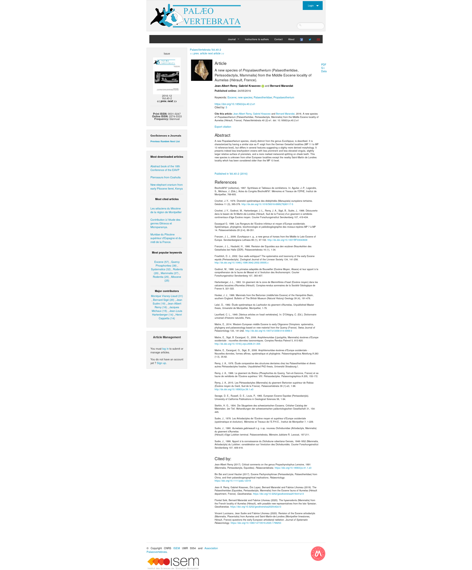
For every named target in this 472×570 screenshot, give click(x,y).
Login (311, 5)
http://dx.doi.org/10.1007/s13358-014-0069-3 (268, 330)
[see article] (201, 70)
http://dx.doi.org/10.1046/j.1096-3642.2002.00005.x (241, 262)
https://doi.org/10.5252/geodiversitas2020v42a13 (255, 506)
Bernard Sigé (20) (163, 300)
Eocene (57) (161, 262)
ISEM (176, 548)
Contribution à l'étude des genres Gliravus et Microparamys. (165, 223)
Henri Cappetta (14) (170, 316)
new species (245, 97)
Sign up (161, 363)
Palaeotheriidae (263, 97)
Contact (278, 39)
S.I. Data (324, 69)
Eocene (232, 97)
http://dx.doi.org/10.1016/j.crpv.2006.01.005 (237, 343)
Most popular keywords (167, 252)
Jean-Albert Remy (226, 86)
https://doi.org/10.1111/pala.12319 (233, 480)
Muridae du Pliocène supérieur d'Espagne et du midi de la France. (165, 238)
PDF (323, 64)
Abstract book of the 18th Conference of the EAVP (165, 168)
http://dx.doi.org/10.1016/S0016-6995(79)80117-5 (267, 204)
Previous (155, 141)
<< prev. (162, 101)
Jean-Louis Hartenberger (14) (167, 312)
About (291, 39)
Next (172, 141)
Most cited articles (167, 199)
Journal (232, 39)
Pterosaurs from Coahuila (165, 177)
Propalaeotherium (283, 97)
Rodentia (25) (161, 277)
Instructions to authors (257, 39)
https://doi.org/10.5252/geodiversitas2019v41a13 (278, 493)
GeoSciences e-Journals (165, 135)
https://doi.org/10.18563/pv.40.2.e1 (235, 104)
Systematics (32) (161, 269)
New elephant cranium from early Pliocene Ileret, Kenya (166, 186)
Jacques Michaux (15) (165, 309)
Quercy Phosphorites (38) (168, 263)
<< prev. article (198, 53)
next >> (172, 101)
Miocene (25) (172, 278)
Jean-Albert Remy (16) (168, 305)
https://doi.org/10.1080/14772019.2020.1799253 (256, 522)
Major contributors (167, 291)
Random (165, 141)
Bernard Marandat (281, 86)
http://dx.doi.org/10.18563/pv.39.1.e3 (234, 389)
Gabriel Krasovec (250, 86)
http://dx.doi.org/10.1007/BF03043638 (287, 240)
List (178, 141)
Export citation (223, 126)
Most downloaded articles (166, 156)
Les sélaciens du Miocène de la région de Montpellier (166, 210)
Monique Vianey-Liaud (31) (167, 296)
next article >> (216, 53)
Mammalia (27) (169, 273)
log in (165, 348)
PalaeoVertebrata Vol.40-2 (205, 49)
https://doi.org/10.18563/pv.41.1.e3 (293, 467)
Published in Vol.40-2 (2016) (231, 173)
